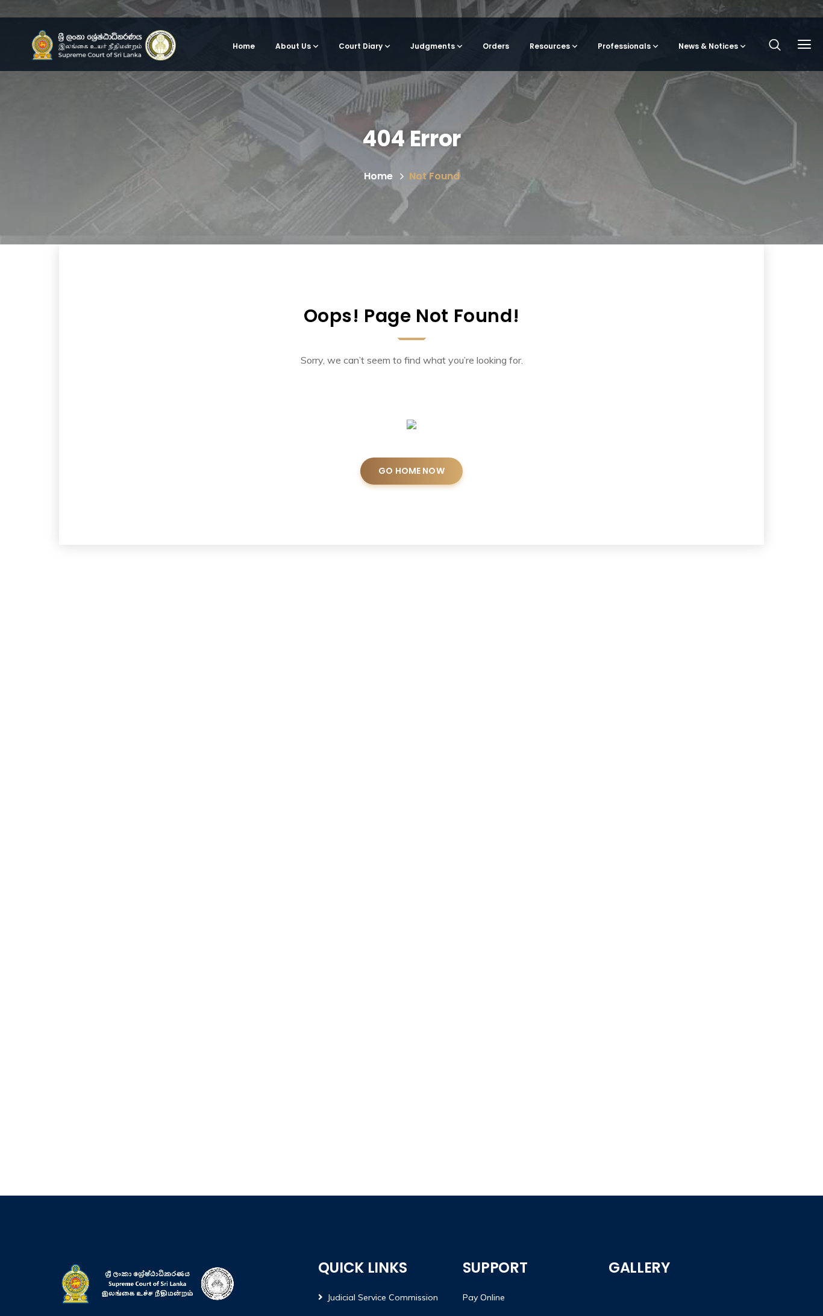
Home (378, 176)
